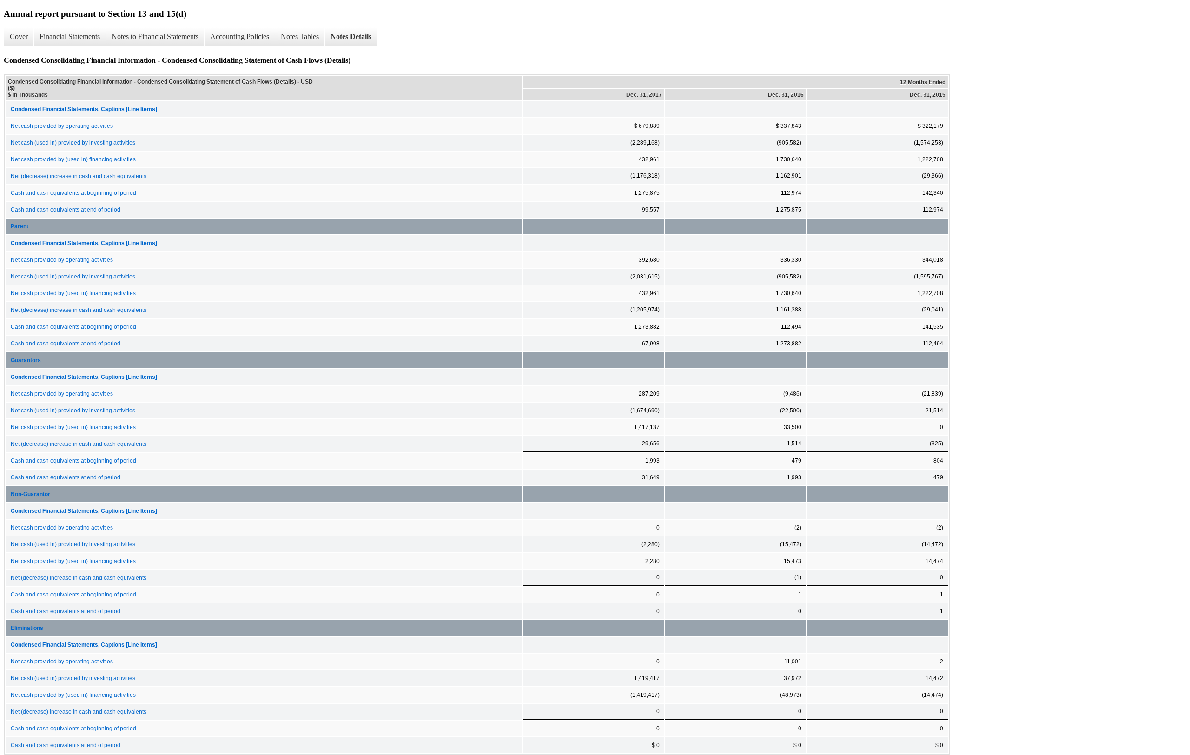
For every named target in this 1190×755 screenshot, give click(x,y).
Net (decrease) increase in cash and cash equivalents (78, 176)
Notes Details (351, 36)
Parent (19, 226)
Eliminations (27, 628)
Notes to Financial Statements (155, 36)
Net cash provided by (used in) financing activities (73, 159)
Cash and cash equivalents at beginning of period (73, 193)
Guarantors (26, 360)
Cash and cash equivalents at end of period (65, 209)
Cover (19, 36)
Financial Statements (70, 36)
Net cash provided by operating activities (62, 126)
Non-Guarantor (30, 494)
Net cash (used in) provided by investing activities (73, 143)
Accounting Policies (239, 36)
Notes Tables (300, 36)
